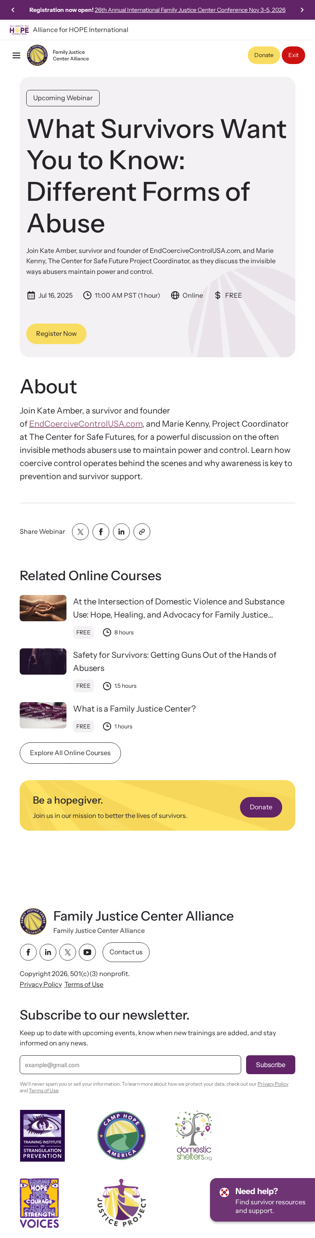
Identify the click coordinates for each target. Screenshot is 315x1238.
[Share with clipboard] (142, 531)
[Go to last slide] (13, 10)
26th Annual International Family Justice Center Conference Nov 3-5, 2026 (190, 10)
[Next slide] (302, 10)
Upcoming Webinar (63, 98)
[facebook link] (28, 952)
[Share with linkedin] (121, 531)
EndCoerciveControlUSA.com (85, 424)
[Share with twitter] (80, 531)
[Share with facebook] (101, 531)
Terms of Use (83, 984)
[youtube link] (87, 952)
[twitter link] (67, 952)
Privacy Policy (41, 984)
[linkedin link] (48, 952)
